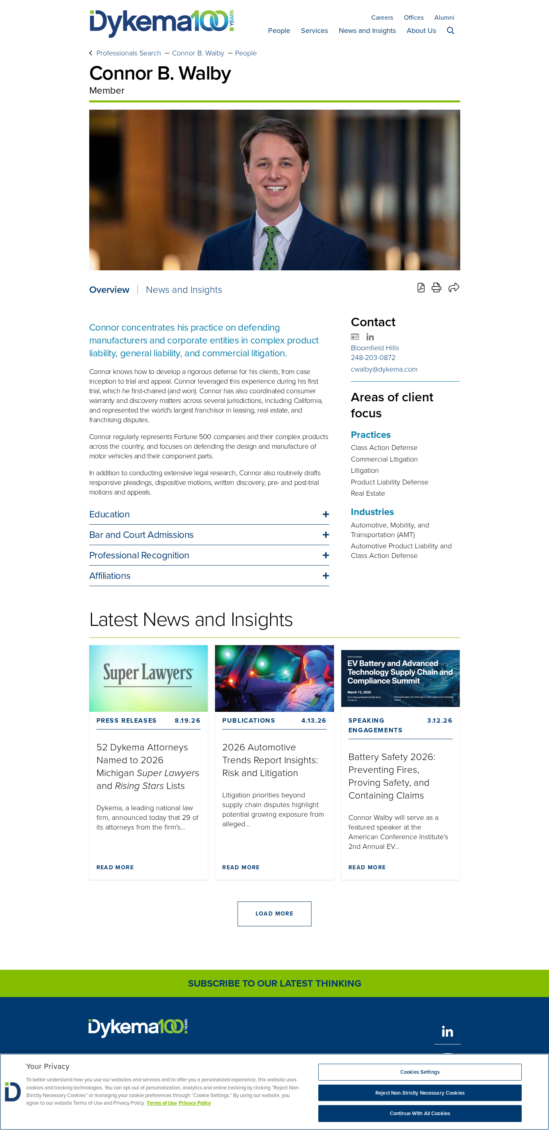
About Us (421, 30)
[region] (274, 1092)
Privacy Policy (195, 1103)
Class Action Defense (384, 447)
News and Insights (367, 30)
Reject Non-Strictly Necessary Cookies (420, 1093)
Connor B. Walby (198, 53)
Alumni (444, 17)
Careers (382, 17)
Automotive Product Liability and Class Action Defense (401, 550)
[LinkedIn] (447, 1031)
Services (314, 30)
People (279, 30)
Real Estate (368, 493)
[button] (209, 514)
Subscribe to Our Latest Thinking (274, 983)
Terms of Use (162, 1103)
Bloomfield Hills (375, 348)
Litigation (365, 470)
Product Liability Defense (389, 482)
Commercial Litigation (384, 459)
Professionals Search (128, 53)
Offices (414, 17)
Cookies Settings (420, 1072)
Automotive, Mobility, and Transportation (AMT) (390, 529)
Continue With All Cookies (420, 1113)
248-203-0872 (373, 357)
